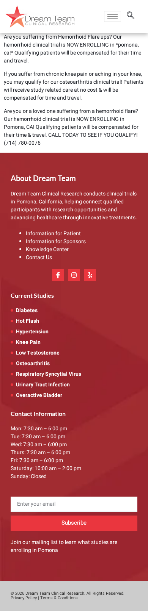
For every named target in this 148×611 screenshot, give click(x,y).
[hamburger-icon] (112, 16)
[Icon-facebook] (58, 275)
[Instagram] (74, 275)
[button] (130, 16)
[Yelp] (90, 275)
